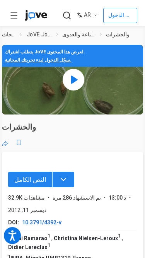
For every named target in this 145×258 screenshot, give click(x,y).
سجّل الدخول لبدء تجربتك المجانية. (38, 60)
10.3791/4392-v (41, 222)
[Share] (5, 142)
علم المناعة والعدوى (79, 34)
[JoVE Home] (36, 15)
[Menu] (63, 179)
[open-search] (66, 15)
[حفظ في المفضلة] (19, 142)
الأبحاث (9, 34)
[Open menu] (14, 15)
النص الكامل (30, 179)
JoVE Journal (40, 34)
